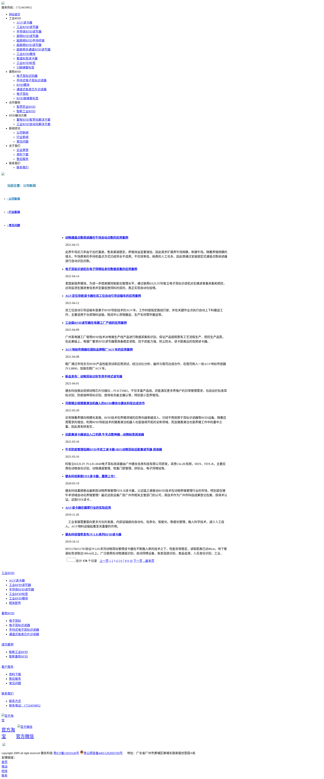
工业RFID (8, 573)
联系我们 (22, 167)
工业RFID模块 (25, 54)
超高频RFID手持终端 (30, 40)
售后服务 (22, 159)
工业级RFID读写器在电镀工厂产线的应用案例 (96, 322)
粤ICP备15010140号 (66, 753)
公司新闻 (22, 132)
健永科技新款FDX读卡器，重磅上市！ (91, 476)
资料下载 (22, 154)
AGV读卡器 (24, 22)
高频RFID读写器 (27, 36)
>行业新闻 (13, 212)
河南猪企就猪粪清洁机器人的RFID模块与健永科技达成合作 (105, 403)
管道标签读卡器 (27, 58)
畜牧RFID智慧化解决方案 (33, 119)
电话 (5, 766)
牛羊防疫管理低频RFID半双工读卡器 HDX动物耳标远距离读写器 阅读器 (113, 449)
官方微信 (25, 736)
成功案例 (8, 644)
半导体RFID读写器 (28, 31)
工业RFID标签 (25, 63)
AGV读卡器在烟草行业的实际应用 (88, 507)
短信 (5, 771)
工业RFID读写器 (27, 27)
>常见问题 (13, 225)
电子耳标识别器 (27, 75)
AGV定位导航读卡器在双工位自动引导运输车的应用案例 (103, 295)
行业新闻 (22, 137)
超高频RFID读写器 (28, 45)
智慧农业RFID (25, 106)
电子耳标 (22, 93)
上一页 (104, 560)
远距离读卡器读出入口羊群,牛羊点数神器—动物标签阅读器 (104, 434)
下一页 (137, 560)
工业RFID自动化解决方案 (33, 124)
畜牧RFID (8, 613)
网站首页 (14, 14)
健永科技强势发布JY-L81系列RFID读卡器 (93, 534)
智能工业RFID (25, 111)
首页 (5, 762)
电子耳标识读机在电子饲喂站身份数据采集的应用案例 (101, 269)
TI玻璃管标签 (25, 67)
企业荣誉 (22, 150)
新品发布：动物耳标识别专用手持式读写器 (93, 376)
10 (131, 560)
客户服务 (8, 666)
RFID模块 (22, 84)
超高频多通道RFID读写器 (33, 49)
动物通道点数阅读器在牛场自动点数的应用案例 (96, 237)
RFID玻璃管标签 (27, 98)
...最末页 (148, 560)
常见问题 (22, 141)
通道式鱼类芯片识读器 (31, 89)
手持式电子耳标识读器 (31, 80)
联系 (5, 775)
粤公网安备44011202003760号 (103, 753)
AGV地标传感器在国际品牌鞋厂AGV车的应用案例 (99, 349)
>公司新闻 (13, 198)
